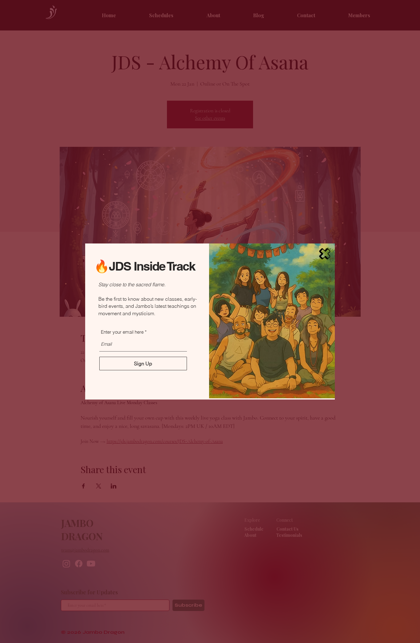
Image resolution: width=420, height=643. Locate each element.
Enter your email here (122, 332)
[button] (324, 253)
